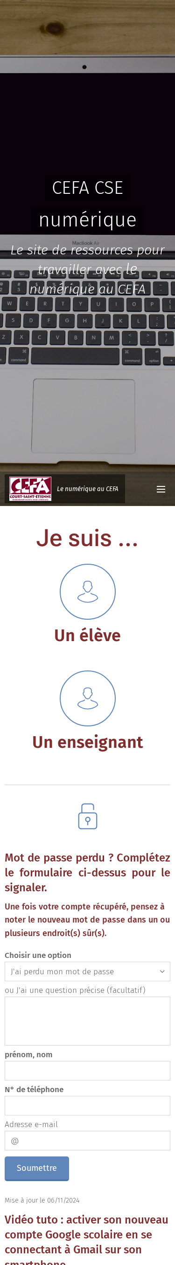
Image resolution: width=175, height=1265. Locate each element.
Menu (161, 488)
